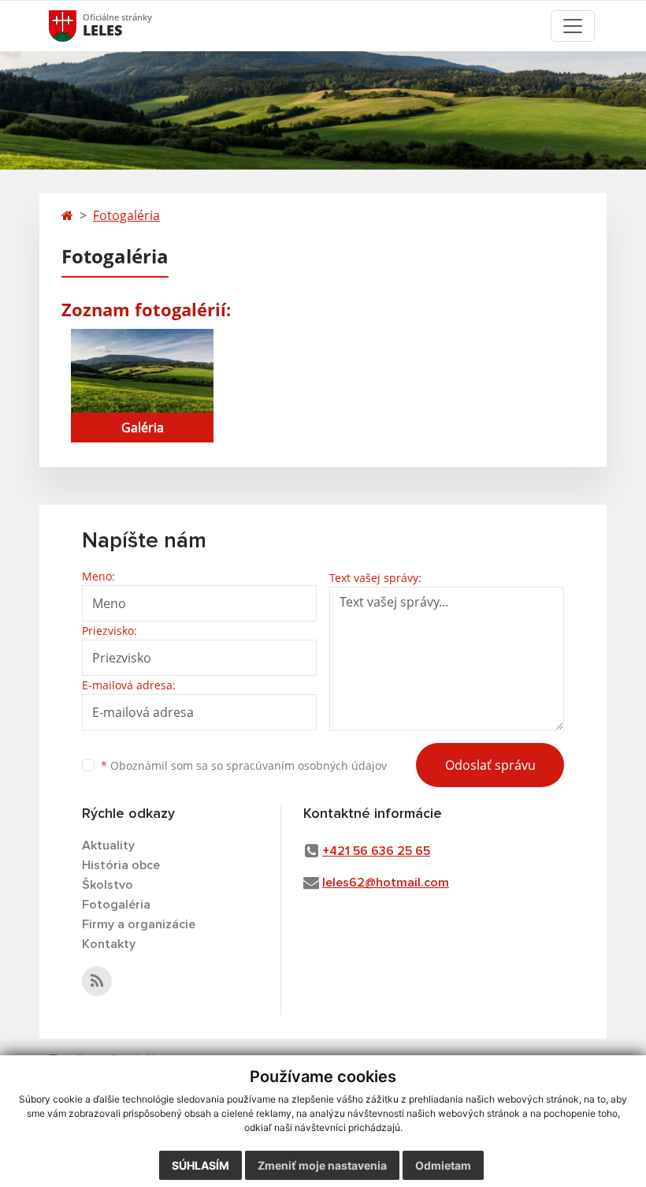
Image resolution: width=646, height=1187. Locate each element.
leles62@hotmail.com (385, 882)
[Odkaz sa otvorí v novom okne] (97, 981)
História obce (121, 865)
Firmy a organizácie (138, 924)
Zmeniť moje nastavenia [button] (322, 1165)
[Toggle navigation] (573, 26)
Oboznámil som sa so (244, 765)
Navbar (77, 25)
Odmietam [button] (443, 1165)
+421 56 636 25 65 (376, 851)
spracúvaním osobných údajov (306, 765)
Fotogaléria (126, 215)
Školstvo (107, 885)
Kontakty (109, 944)
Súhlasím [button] (200, 1165)
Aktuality (108, 845)
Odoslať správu (490, 765)
